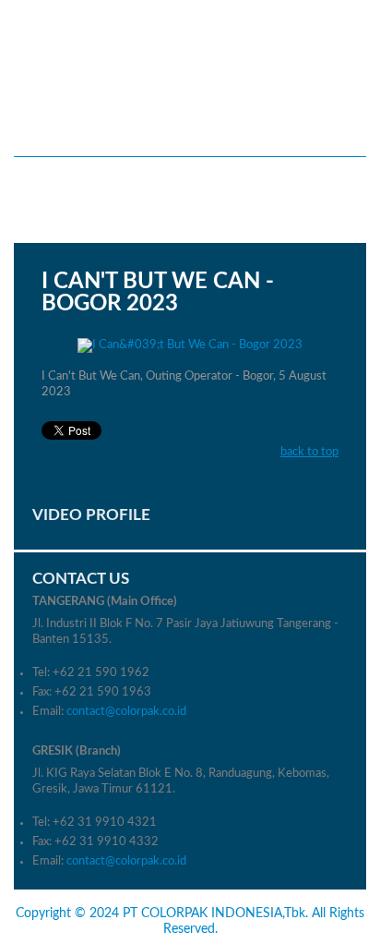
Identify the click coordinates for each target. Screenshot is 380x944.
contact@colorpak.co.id (126, 712)
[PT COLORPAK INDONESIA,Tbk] (190, 63)
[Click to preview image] (190, 346)
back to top (309, 452)
